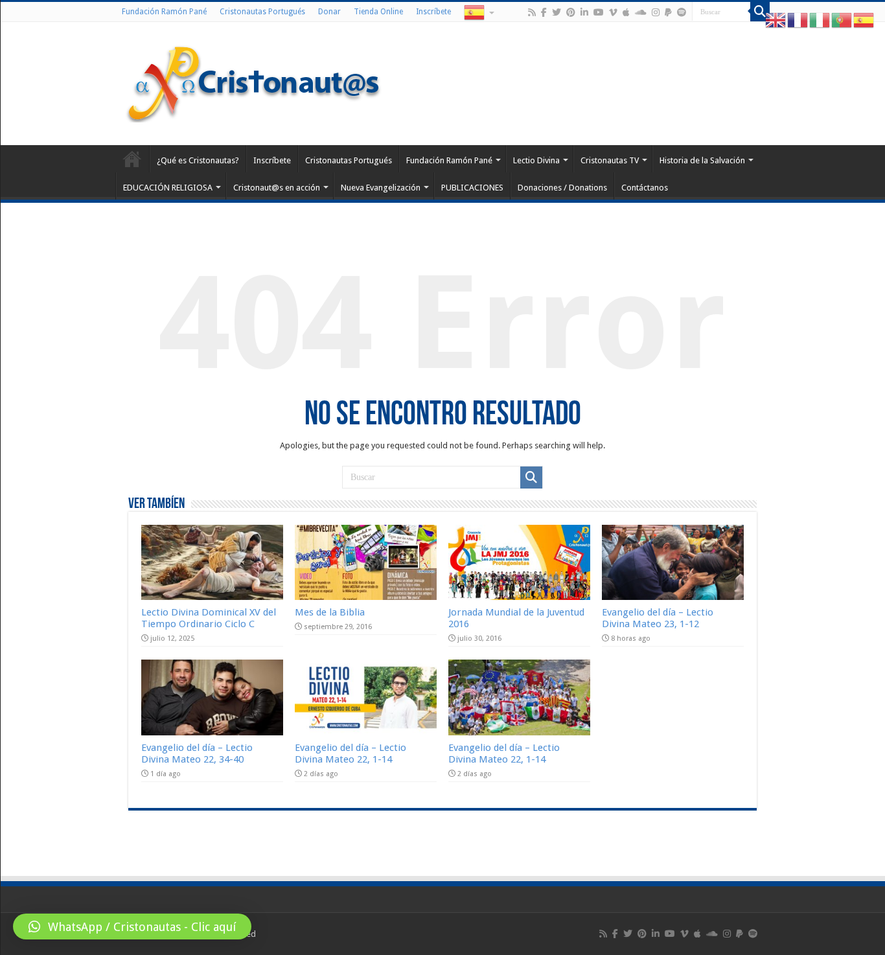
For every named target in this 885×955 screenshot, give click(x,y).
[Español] (478, 11)
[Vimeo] (613, 12)
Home (132, 158)
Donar (329, 11)
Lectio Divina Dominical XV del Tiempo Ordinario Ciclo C (208, 618)
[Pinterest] (571, 12)
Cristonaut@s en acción (276, 187)
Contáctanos (644, 187)
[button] (132, 926)
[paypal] (668, 12)
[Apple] (626, 12)
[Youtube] (598, 12)
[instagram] (655, 12)
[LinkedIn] (584, 12)
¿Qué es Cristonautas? (198, 160)
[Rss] (532, 12)
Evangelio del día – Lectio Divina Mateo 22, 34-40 (197, 753)
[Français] (798, 20)
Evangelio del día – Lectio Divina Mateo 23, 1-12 (657, 618)
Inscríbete (433, 11)
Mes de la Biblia (330, 612)
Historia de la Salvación (702, 160)
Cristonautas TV (609, 160)
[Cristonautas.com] (254, 81)
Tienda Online (378, 11)
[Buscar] (760, 11)
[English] (776, 20)
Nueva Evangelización (380, 187)
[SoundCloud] (641, 12)
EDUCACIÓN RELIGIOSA (168, 187)
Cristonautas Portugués (262, 11)
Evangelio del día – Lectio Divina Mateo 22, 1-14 (350, 753)
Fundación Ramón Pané (164, 11)
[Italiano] (820, 20)
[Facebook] (544, 12)
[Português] (842, 20)
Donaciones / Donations (562, 187)
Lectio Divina (536, 160)
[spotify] (681, 12)
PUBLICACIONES (472, 187)
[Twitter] (556, 12)
